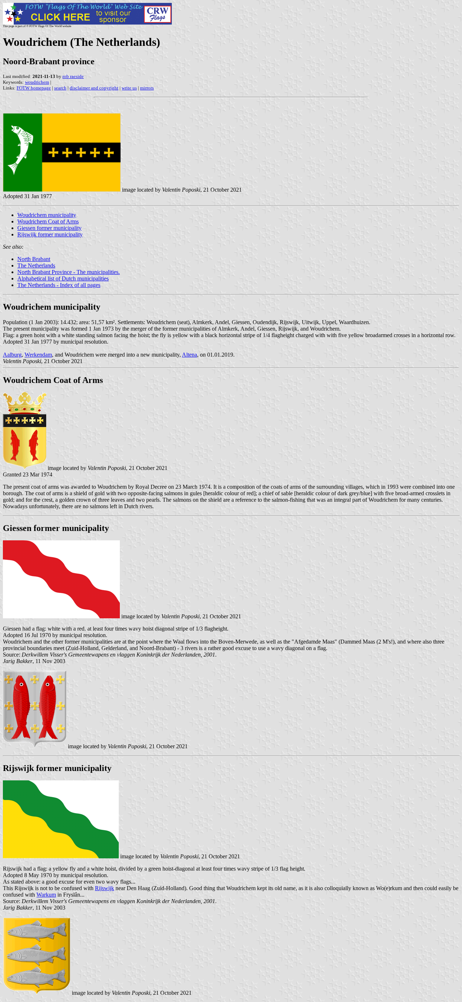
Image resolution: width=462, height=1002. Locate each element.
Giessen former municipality (49, 228)
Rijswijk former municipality (50, 234)
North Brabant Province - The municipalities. (68, 272)
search (60, 88)
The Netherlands (36, 265)
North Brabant (33, 259)
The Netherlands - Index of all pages (58, 285)
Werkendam (38, 355)
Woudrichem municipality (46, 215)
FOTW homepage (34, 88)
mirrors (147, 88)
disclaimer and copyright (94, 88)
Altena (189, 355)
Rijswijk (104, 888)
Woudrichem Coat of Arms (48, 221)
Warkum (46, 895)
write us (129, 88)
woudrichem (37, 82)
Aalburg (12, 355)
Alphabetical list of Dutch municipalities (63, 278)
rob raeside (73, 76)
